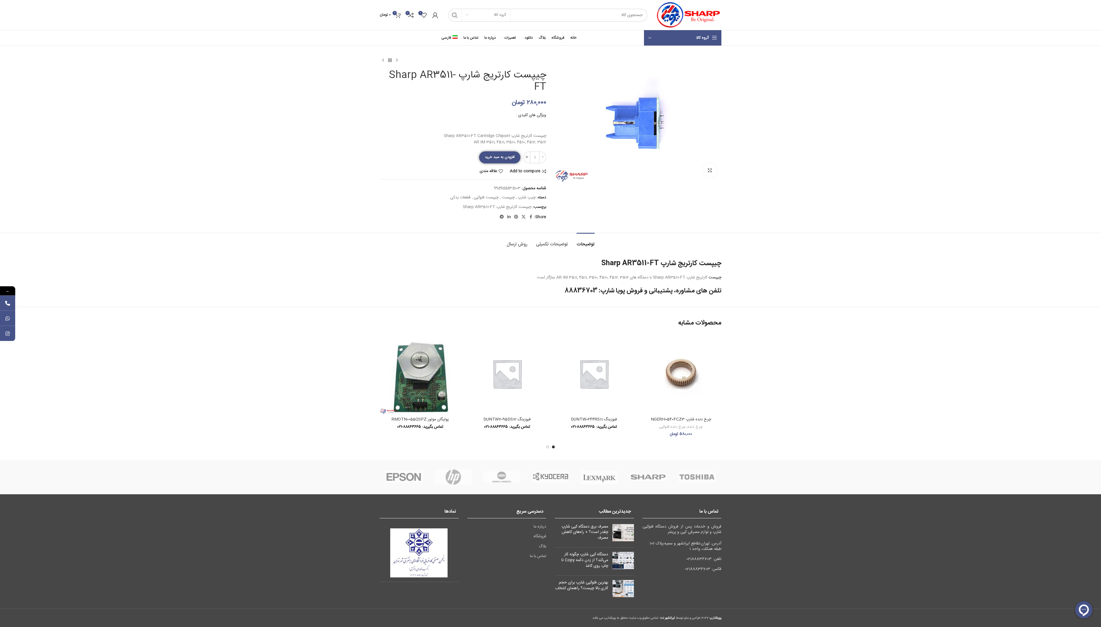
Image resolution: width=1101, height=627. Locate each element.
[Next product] (383, 60)
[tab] (586, 241)
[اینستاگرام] (7, 333)
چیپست (508, 197)
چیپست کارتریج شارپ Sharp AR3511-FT (497, 207)
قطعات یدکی (460, 197)
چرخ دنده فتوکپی (672, 427)
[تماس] (7, 302)
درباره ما (540, 527)
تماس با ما (538, 556)
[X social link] (523, 217)
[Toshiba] (697, 477)
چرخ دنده (695, 427)
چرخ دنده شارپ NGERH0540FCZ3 (681, 419)
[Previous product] (396, 60)
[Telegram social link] (501, 217)
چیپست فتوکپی (486, 197)
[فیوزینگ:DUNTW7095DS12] (507, 373)
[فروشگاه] (389, 60)
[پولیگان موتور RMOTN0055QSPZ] (420, 373)
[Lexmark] (599, 477)
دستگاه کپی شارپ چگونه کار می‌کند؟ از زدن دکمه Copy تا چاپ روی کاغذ (584, 560)
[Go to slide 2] (547, 447)
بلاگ (542, 547)
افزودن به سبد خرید (500, 157)
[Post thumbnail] (623, 533)
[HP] (452, 477)
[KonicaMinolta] (501, 477)
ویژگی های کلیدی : (531, 115)
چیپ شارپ (527, 197)
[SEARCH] (454, 15)
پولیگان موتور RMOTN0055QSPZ (420, 419)
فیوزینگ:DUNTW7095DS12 (507, 419)
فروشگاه (540, 537)
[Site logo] (687, 15)
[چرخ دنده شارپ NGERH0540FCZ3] (680, 373)
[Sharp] (648, 477)
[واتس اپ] (7, 318)
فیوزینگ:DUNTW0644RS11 (594, 419)
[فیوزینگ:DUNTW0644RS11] (594, 373)
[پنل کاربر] (435, 15)
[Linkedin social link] (508, 217)
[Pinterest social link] (516, 217)
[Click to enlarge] (710, 170)
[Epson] (404, 477)
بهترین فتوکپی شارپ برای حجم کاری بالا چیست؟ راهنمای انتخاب (581, 585)
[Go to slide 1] (553, 447)
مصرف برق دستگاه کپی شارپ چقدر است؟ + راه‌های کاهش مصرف (584, 532)
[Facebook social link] (530, 217)
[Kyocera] (550, 477)
